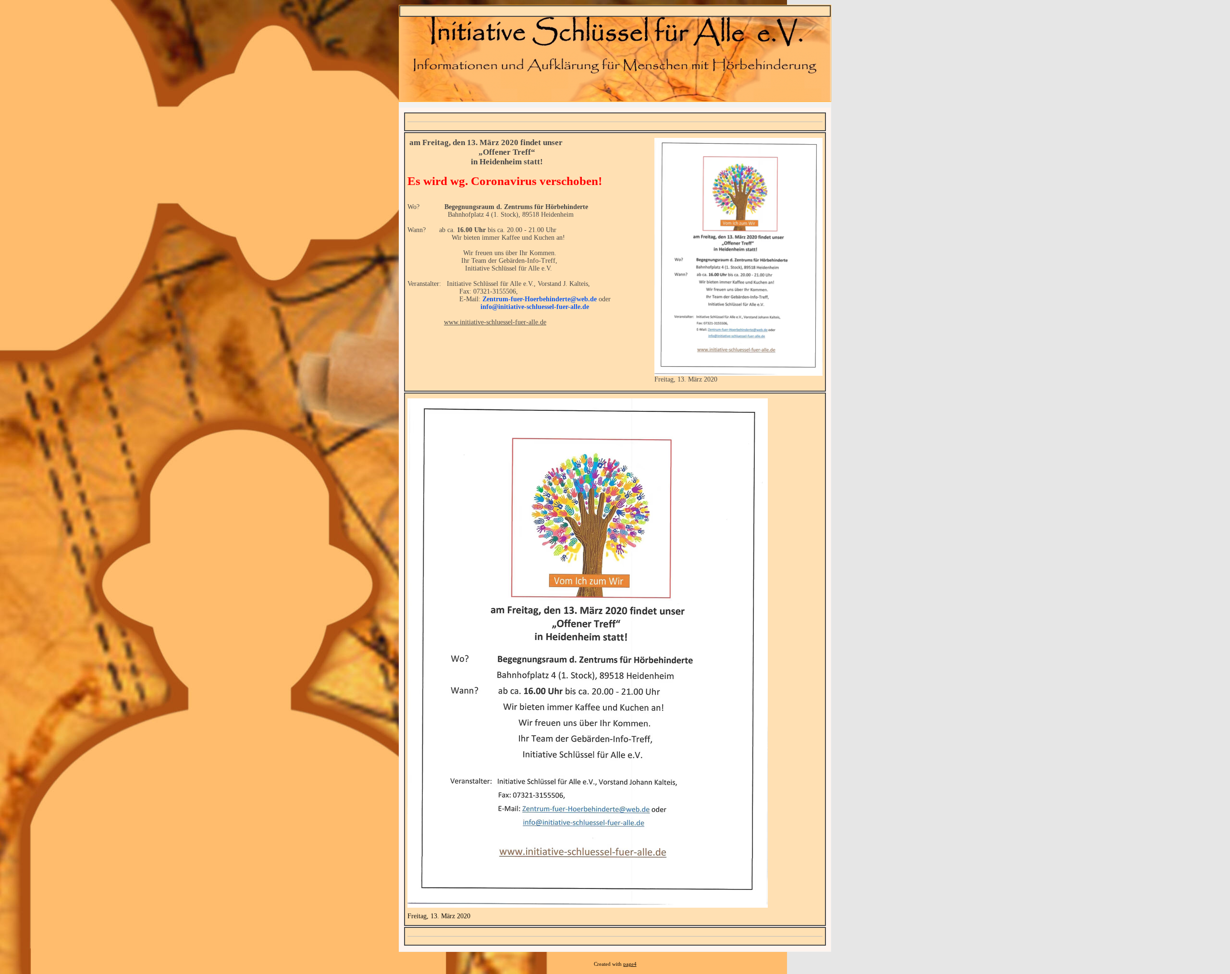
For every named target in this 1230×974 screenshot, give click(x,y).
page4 (630, 964)
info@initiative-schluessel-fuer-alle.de (534, 306)
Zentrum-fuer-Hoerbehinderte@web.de (539, 299)
